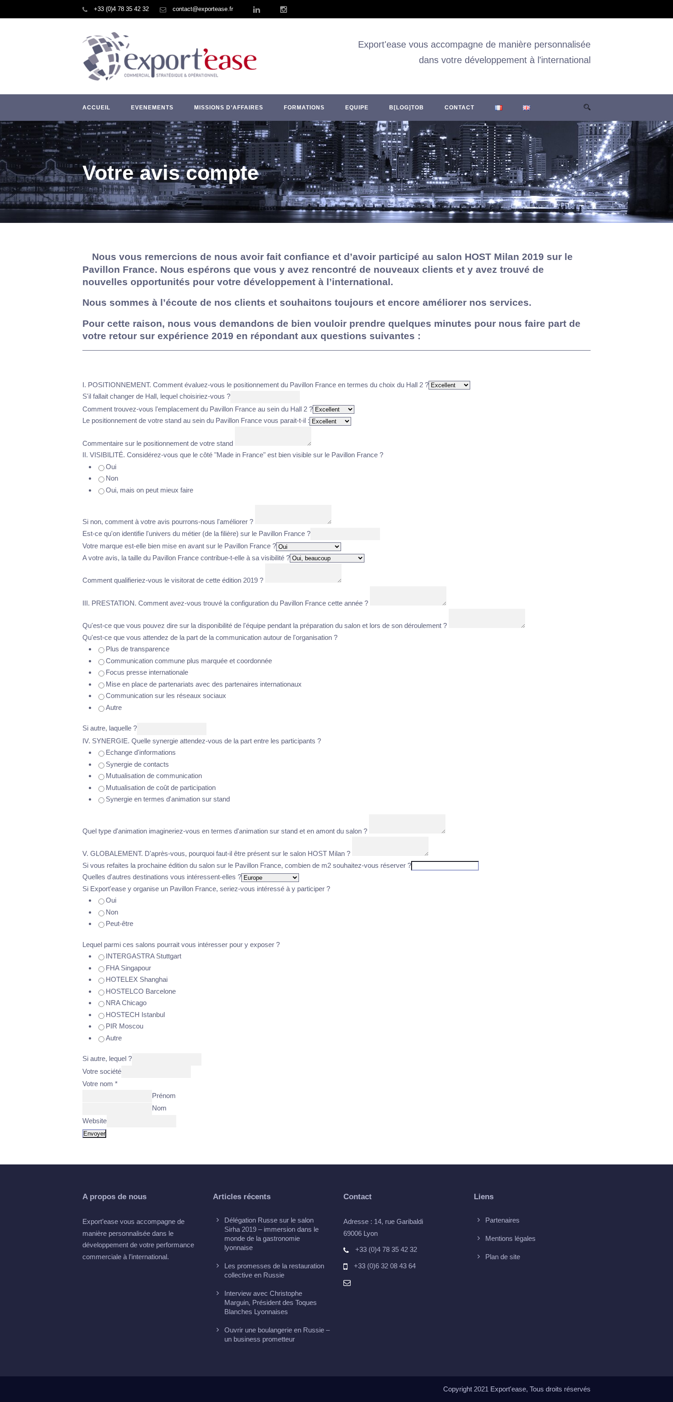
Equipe (357, 107)
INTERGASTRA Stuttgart (143, 956)
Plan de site (502, 1257)
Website (94, 1121)
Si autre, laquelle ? (109, 728)
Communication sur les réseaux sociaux (166, 695)
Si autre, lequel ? (107, 1058)
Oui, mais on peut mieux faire (149, 490)
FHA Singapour (128, 968)
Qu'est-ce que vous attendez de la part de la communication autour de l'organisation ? (209, 637)
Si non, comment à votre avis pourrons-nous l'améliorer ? (167, 521)
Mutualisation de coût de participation (161, 787)
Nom (159, 1108)
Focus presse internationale (147, 672)
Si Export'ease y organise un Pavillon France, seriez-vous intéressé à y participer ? (206, 889)
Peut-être (119, 923)
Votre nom (100, 1084)
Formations (304, 107)
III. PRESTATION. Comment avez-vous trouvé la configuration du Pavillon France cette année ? (225, 603)
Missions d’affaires (228, 107)
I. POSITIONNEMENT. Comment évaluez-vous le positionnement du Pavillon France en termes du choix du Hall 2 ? (255, 385)
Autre (114, 707)
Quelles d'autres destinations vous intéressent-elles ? (161, 877)
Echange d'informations (141, 752)
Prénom (164, 1095)
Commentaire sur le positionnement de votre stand (157, 443)
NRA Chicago (126, 1003)
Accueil (96, 107)
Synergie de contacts (137, 764)
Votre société (101, 1071)
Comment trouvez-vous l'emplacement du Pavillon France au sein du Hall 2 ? (197, 409)
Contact (459, 107)
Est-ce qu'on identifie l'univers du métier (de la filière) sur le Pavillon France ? (196, 533)
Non (112, 478)
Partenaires (502, 1220)
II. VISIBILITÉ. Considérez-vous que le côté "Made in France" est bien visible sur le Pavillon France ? (232, 455)
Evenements (152, 107)
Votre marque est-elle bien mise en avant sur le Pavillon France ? (179, 546)
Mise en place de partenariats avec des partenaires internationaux (204, 684)
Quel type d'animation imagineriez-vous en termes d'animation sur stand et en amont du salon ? (224, 831)
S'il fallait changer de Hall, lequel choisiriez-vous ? (156, 396)
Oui (111, 467)
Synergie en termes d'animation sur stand (168, 799)
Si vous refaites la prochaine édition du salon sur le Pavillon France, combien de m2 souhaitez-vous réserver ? (246, 865)
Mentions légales (510, 1238)
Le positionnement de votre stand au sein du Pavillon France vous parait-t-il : (195, 420)
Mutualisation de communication (154, 775)
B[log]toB (406, 107)
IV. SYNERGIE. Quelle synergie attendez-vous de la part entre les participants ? (201, 741)
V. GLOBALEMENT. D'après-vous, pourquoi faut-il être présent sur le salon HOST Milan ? (216, 853)
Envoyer (94, 1133)
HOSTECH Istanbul (135, 1014)
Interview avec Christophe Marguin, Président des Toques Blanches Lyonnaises (270, 1302)
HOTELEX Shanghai (137, 979)
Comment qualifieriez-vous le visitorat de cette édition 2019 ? (172, 580)
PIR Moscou (124, 1026)
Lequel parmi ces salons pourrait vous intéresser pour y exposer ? (181, 944)
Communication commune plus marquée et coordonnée (189, 661)
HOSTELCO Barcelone (141, 991)
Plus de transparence (137, 649)
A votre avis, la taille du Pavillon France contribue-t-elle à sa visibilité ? (186, 558)
